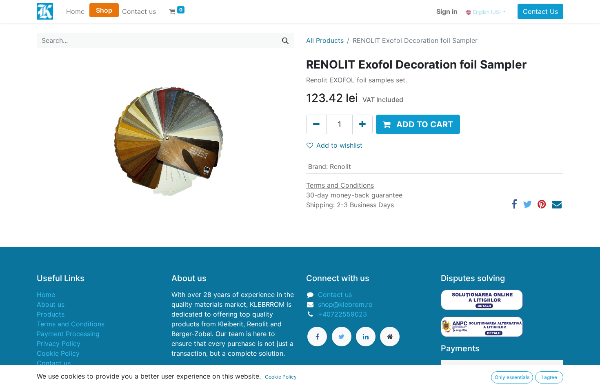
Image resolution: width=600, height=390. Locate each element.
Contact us (54, 363)
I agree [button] (549, 377)
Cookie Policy (58, 353)
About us (50, 304)
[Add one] (362, 124)
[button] (418, 124)
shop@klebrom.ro (345, 304)
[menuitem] (75, 11)
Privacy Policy (58, 343)
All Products (325, 40)
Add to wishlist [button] (339, 145)
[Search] (285, 40)
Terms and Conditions (70, 324)
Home (46, 294)
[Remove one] (316, 124)
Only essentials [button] (512, 377)
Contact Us (540, 11)
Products (50, 314)
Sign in (447, 11)
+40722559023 (342, 314)
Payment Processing (68, 334)
